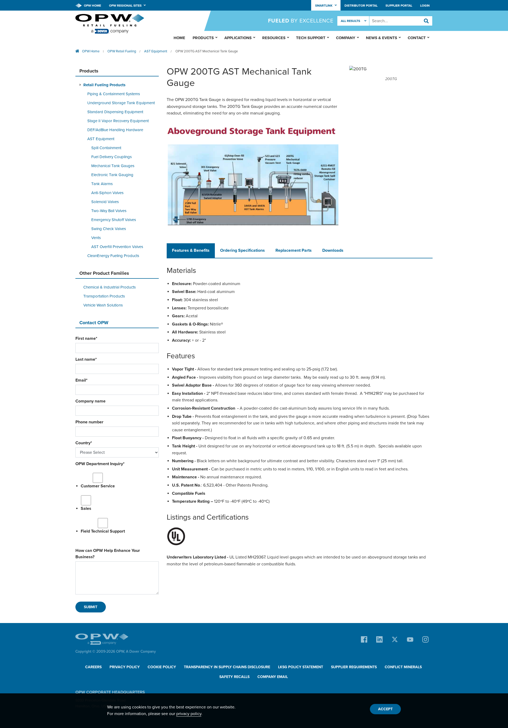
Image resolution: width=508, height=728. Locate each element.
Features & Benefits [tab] (191, 250)
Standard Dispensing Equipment (115, 111)
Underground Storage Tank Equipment (121, 102)
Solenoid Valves (105, 201)
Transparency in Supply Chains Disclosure (227, 667)
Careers (93, 667)
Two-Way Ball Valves (108, 210)
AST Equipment (155, 51)
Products (203, 37)
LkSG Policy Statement (300, 667)
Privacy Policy (125, 667)
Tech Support (310, 37)
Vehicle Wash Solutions (103, 305)
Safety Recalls (234, 677)
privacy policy (188, 713)
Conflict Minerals (403, 667)
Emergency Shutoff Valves (113, 219)
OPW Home (92, 5)
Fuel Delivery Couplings (111, 156)
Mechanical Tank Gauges (112, 165)
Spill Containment (106, 147)
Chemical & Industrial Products (109, 287)
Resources (273, 37)
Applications (238, 37)
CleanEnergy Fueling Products (113, 255)
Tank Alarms (102, 183)
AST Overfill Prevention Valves (117, 246)
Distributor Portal (361, 5)
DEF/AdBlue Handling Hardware (115, 129)
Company (345, 37)
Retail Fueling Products (104, 85)
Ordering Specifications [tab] (242, 250)
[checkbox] (117, 503)
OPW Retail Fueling (121, 51)
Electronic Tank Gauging (112, 174)
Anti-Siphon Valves (107, 192)
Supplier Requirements (354, 667)
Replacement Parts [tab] (293, 250)
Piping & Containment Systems (113, 93)
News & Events (381, 37)
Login (425, 5)
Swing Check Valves (108, 228)
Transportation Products (104, 296)
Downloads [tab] (332, 250)
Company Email (272, 677)
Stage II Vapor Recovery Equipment (118, 120)
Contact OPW (93, 323)
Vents (96, 237)
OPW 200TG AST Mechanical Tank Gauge (206, 51)
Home (179, 37)
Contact (417, 37)
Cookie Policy (162, 667)
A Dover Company (141, 651)
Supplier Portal (398, 5)
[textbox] (401, 21)
